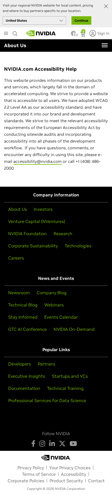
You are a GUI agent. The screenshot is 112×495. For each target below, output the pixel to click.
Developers (19, 364)
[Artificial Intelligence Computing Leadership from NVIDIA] (41, 33)
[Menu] (104, 45)
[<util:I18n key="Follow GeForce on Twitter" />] (62, 443)
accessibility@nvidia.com (37, 161)
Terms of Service (39, 474)
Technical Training (65, 388)
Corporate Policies (26, 480)
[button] (73, 35)
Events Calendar (61, 317)
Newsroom (19, 292)
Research (63, 233)
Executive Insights (26, 376)
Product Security (66, 480)
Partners (46, 364)
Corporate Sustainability (33, 245)
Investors (43, 209)
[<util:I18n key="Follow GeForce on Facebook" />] (33, 443)
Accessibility (73, 474)
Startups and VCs (70, 376)
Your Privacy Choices (70, 467)
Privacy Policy (30, 467)
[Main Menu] (6, 34)
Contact (96, 480)
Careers (16, 258)
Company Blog (52, 292)
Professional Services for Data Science (47, 400)
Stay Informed (23, 317)
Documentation (24, 388)
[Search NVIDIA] (15, 32)
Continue (81, 20)
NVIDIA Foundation (27, 233)
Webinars (54, 305)
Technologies (78, 245)
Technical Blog (23, 305)
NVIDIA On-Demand (74, 329)
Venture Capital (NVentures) (36, 221)
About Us (17, 209)
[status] (83, 35)
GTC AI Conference (27, 329)
